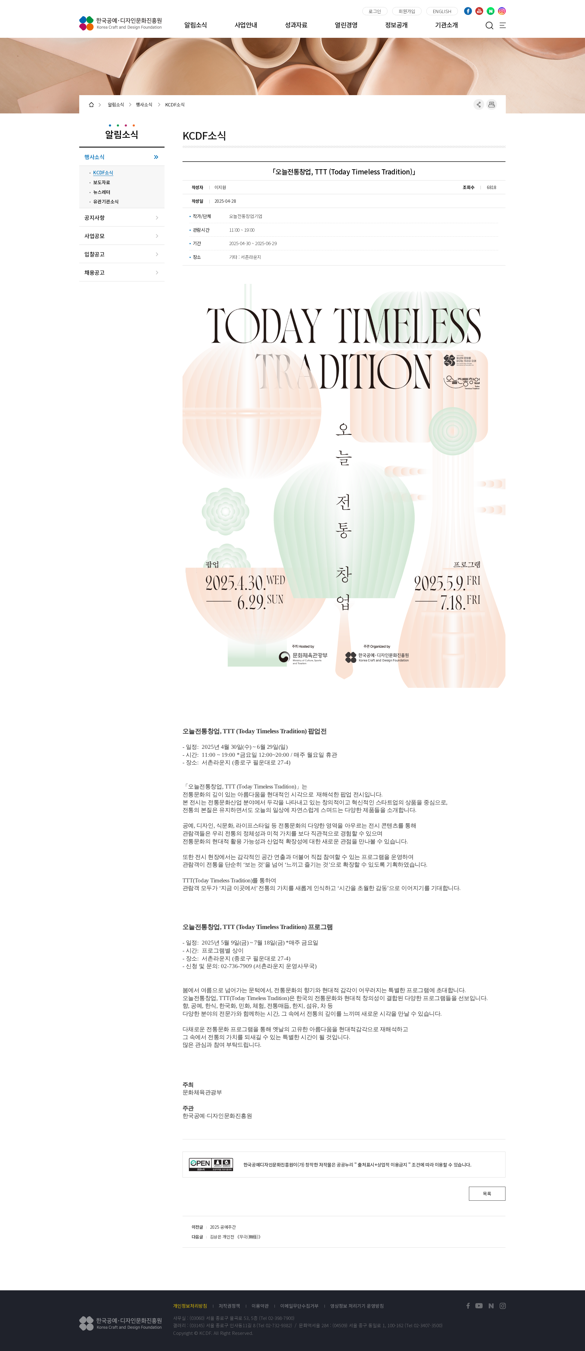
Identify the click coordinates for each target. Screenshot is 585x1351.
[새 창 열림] (468, 1306)
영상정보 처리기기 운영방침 (357, 1306)
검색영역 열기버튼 (489, 25)
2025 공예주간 (223, 1227)
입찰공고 (94, 254)
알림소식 (195, 24)
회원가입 (407, 11)
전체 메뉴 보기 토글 (503, 25)
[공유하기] (478, 104)
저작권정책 (229, 1306)
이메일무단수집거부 (299, 1306)
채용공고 (94, 272)
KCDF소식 (103, 173)
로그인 (375, 11)
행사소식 (94, 156)
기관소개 (446, 24)
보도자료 (101, 182)
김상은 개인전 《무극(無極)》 (236, 1237)
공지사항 (94, 217)
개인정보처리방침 (190, 1306)
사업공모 (94, 235)
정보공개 (396, 24)
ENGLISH (442, 11)
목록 (487, 1193)
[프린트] (491, 104)
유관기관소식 (106, 201)
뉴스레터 (101, 192)
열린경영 (346, 24)
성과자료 (296, 24)
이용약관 (260, 1306)
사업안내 (246, 24)
